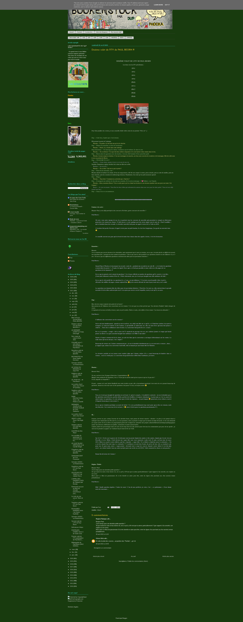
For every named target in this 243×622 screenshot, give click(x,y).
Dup (71, 257)
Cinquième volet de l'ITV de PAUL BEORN (77, 451)
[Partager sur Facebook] (117, 507)
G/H (95, 37)
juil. (73, 307)
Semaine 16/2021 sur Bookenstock (77, 363)
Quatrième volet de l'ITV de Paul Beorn (77, 468)
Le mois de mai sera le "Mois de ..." (77, 498)
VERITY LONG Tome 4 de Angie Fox (77, 420)
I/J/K (101, 37)
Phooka (72, 261)
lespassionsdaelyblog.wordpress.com (78, 227)
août (73, 304)
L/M (107, 37)
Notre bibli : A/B (74, 37)
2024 (71, 282)
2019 (71, 561)
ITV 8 (133, 93)
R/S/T (121, 37)
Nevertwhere (74, 205)
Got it (167, 5)
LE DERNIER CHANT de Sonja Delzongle (77, 331)
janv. (73, 555)
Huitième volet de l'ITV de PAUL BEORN (76, 375)
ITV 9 (133, 96)
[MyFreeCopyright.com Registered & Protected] (78, 601)
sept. (73, 301)
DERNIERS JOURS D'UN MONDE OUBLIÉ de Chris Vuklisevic (77, 408)
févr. (73, 552)
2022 (71, 288)
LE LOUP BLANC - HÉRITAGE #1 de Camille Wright (77, 445)
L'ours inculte (74, 212)
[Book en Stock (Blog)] (70, 248)
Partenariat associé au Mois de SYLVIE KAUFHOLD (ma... (77, 490)
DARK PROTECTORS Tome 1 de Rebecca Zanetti (77, 399)
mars (73, 549)
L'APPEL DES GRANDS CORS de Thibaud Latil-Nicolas (77, 481)
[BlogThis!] (114, 507)
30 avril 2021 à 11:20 (102, 534)
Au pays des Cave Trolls (78, 198)
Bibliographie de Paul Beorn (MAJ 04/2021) (77, 544)
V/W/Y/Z (129, 37)
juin (73, 309)
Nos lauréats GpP (116, 32)
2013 (71, 578)
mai (73, 312)
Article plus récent (98, 556)
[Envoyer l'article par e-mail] (108, 507)
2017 (71, 567)
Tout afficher (85, 233)
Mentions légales (73, 607)
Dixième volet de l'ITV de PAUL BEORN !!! (76, 325)
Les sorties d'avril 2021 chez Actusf (77, 415)
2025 (71, 279)
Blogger (124, 618)
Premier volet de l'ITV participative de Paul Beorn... (77, 538)
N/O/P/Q (114, 37)
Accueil (72, 32)
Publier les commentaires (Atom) (137, 561)
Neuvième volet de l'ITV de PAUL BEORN (77, 352)
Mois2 (99, 510)
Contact (79, 32)
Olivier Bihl (99, 538)
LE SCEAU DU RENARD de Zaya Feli (76, 368)
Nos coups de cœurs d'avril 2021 (76, 337)
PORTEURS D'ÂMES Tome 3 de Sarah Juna (77, 531)
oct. (73, 298)
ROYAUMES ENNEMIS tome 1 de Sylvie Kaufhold (77, 511)
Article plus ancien (168, 556)
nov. (73, 296)
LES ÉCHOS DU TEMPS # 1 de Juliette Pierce (76, 474)
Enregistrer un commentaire (102, 548)
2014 (71, 575)
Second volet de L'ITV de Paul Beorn (76, 522)
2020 (71, 558)
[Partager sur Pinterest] (119, 507)
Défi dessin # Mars (77, 527)
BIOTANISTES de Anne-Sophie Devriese (77, 358)
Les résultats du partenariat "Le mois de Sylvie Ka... (76, 438)
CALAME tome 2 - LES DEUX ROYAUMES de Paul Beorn (77, 345)
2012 (71, 580)
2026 (71, 277)
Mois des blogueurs (102, 32)
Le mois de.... (89, 32)
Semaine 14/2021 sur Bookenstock (77, 462)
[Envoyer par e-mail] (112, 507)
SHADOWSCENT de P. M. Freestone (77, 457)
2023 (71, 285)
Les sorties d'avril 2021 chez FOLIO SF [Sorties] (77, 385)
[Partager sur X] (115, 507)
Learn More (158, 5)
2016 (71, 569)
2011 (71, 583)
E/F (89, 37)
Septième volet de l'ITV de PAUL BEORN (77, 392)
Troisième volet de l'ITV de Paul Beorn (77, 504)
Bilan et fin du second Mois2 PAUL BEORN (76, 319)
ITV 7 (133, 89)
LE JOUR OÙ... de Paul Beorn (77, 380)
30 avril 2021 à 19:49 (102, 544)
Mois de (142, 131)
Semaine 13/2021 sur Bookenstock (77, 517)
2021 (71, 290)
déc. (73, 293)
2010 (71, 586)
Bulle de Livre (74, 219)
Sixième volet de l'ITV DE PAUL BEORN (76, 426)
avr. (73, 315)
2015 (71, 572)
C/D (84, 37)
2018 (71, 564)
